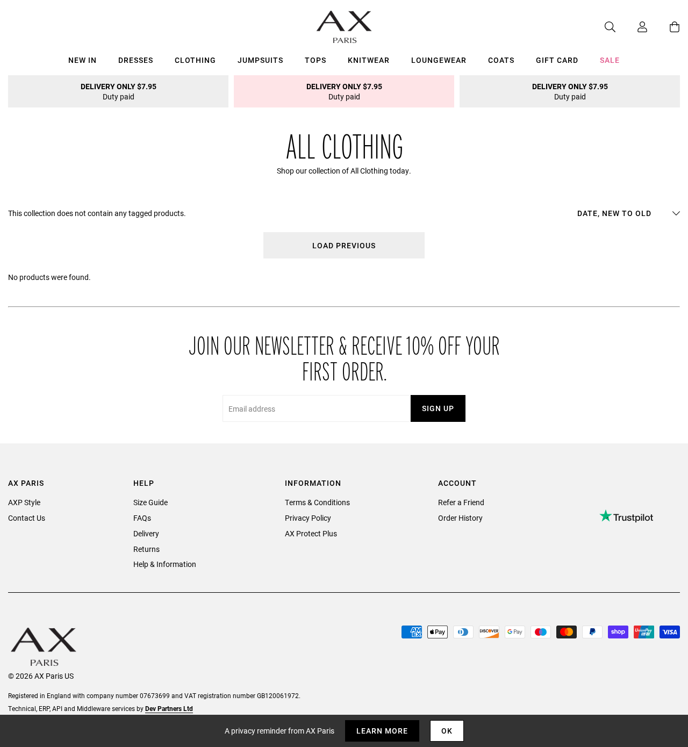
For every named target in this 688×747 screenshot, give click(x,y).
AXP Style (24, 502)
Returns (146, 549)
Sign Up (438, 408)
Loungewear (439, 60)
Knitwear (369, 60)
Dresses (135, 60)
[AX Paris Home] (344, 27)
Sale (610, 60)
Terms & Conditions (317, 502)
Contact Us (26, 518)
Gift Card (557, 60)
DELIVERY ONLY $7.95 (118, 91)
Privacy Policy (308, 518)
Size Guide (150, 502)
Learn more (382, 731)
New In (82, 60)
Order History (460, 518)
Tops (315, 60)
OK (447, 731)
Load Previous (344, 245)
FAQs (142, 518)
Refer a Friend (461, 502)
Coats (501, 60)
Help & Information (164, 564)
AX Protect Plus (311, 533)
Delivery (146, 533)
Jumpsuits (260, 60)
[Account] (631, 27)
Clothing (195, 60)
